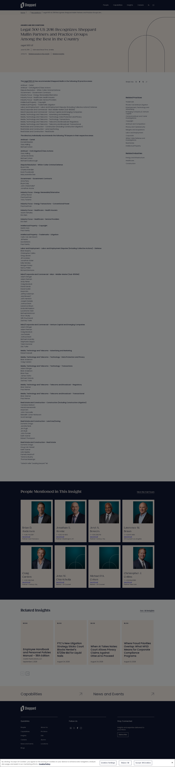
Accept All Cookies (143, 763)
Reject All (125, 763)
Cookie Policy (44, 764)
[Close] (172, 762)
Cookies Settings (108, 763)
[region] (87, 763)
